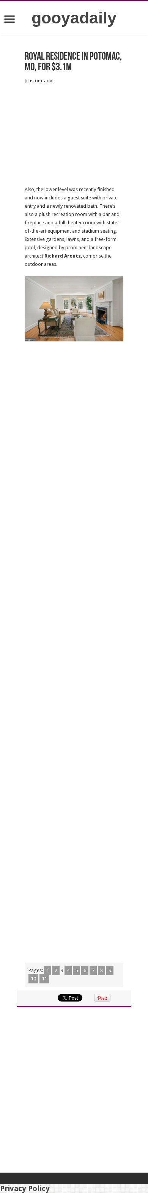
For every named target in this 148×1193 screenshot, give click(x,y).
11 (44, 979)
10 (33, 979)
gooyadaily (74, 18)
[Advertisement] (74, 135)
